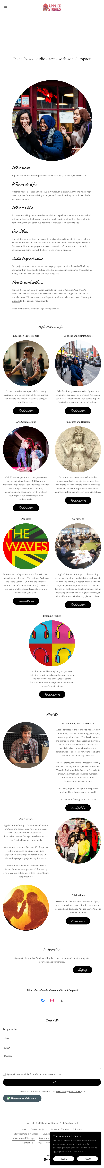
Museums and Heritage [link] (24, 1138)
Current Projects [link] (39, 1129)
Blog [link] (39, 1142)
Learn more (78, 921)
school (32, 191)
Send (52, 1082)
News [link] (23, 1129)
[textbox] (41, 969)
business (41, 191)
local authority (69, 191)
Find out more (26, 411)
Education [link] (78, 1129)
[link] (52, 7)
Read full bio (78, 808)
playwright (94, 733)
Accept (87, 1158)
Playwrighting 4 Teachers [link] (26, 1133)
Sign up (82, 970)
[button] (10, 7)
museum (56, 191)
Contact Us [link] (27, 1142)
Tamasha (77, 766)
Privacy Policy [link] (61, 1091)
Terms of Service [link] (75, 1091)
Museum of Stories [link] (60, 1129)
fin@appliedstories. (82, 799)
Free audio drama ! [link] (48, 1138)
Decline (63, 1158)
